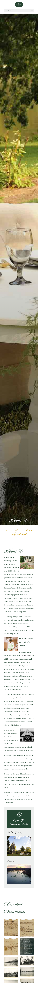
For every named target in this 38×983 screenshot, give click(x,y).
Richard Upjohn (25, 655)
